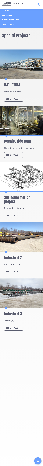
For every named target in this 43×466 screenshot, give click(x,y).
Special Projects (10, 24)
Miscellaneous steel (11, 20)
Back (7, 11)
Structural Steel (9, 15)
